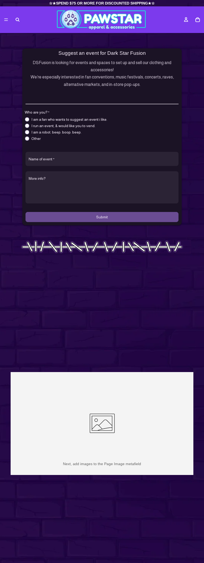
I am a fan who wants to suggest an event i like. (69, 119)
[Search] (17, 20)
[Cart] (197, 20)
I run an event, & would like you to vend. (63, 126)
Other (36, 138)
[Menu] (6, 20)
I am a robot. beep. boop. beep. (56, 132)
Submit (102, 217)
